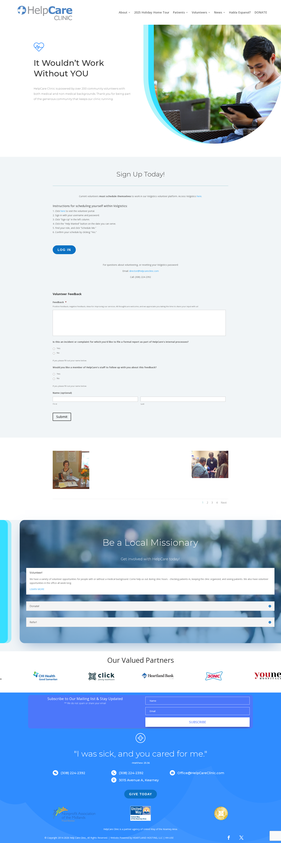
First (55, 404)
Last (143, 404)
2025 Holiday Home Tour (151, 12)
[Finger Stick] (210, 477)
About (123, 12)
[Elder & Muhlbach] (163, 479)
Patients (179, 12)
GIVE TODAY (140, 794)
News (218, 12)
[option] (17, 676)
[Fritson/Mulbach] (117, 488)
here (199, 196)
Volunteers (199, 12)
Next (224, 502)
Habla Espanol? (240, 12)
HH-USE (169, 837)
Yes (58, 348)
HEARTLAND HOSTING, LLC (148, 837)
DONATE (260, 12)
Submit (61, 417)
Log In (64, 250)
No (58, 352)
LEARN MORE (37, 589)
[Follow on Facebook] (229, 838)
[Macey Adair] (71, 488)
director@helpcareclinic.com (144, 270)
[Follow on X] (241, 838)
